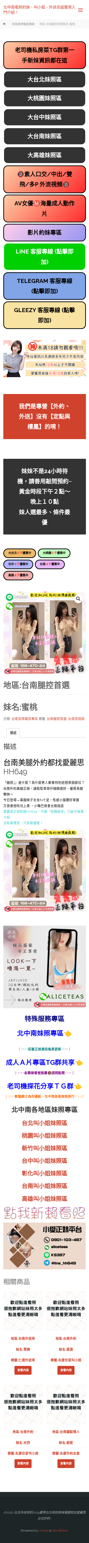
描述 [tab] (13, 733)
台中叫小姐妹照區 (44, 1160)
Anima (43, 1530)
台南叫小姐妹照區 (44, 1185)
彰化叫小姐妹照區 (44, 1173)
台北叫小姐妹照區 (44, 1123)
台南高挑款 (76, 719)
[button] (78, 599)
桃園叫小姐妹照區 (44, 1135)
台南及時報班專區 (23, 24)
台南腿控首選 (57, 719)
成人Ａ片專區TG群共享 (40, 1062)
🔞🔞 (44, 179)
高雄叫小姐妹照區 (44, 1198)
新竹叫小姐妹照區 (44, 1148)
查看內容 (23, 1370)
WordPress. (60, 1530)
